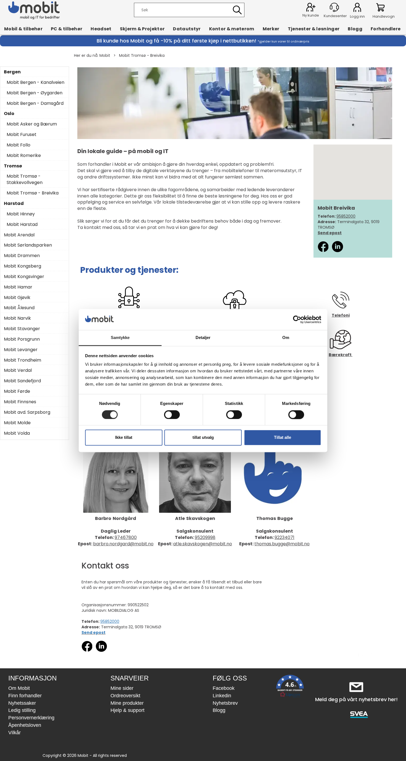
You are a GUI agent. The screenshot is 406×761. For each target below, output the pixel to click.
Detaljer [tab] (203, 337)
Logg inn (357, 8)
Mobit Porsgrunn (22, 339)
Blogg (355, 29)
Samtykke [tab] (120, 337)
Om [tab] (285, 337)
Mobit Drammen (22, 256)
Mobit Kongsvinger (24, 277)
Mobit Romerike (24, 156)
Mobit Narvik (17, 318)
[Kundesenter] (334, 7)
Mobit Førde (17, 391)
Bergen (12, 72)
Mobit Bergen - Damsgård (35, 103)
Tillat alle (282, 437)
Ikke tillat (123, 437)
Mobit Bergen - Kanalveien (35, 82)
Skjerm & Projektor (142, 29)
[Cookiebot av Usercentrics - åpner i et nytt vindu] (297, 319)
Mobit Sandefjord (22, 381)
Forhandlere (386, 29)
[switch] (172, 414)
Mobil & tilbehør (23, 29)
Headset (101, 29)
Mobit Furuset (21, 135)
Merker (271, 29)
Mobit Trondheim (22, 360)
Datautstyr (187, 29)
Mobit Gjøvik (17, 298)
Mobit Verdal (18, 370)
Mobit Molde (17, 423)
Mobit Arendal (19, 235)
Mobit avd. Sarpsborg (27, 412)
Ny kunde (310, 15)
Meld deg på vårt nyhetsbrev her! (356, 699)
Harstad (14, 204)
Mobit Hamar (18, 287)
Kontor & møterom (231, 29)
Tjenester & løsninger (314, 29)
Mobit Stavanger (22, 329)
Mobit (104, 55)
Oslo (9, 114)
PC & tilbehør (66, 29)
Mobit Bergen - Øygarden (34, 93)
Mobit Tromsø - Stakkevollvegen (25, 179)
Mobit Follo (18, 145)
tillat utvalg (203, 437)
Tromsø (13, 166)
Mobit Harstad (22, 224)
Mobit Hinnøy (21, 214)
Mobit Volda (17, 433)
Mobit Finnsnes (20, 402)
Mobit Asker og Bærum (32, 124)
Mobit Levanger (21, 350)
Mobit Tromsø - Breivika (142, 55)
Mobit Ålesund (19, 308)
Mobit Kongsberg (22, 266)
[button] (290, 687)
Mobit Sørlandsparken (28, 245)
